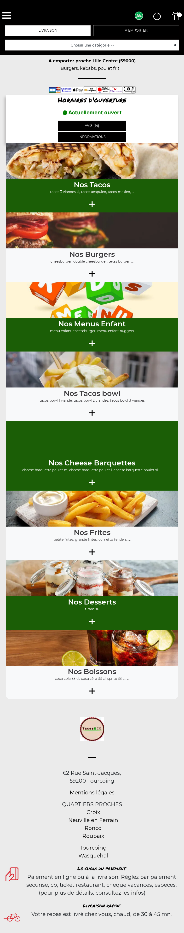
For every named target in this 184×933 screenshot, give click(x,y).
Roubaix (93, 836)
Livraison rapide (102, 905)
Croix (93, 812)
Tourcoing (93, 848)
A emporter (136, 30)
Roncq (93, 828)
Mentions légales (92, 792)
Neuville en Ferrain (93, 820)
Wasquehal (93, 855)
